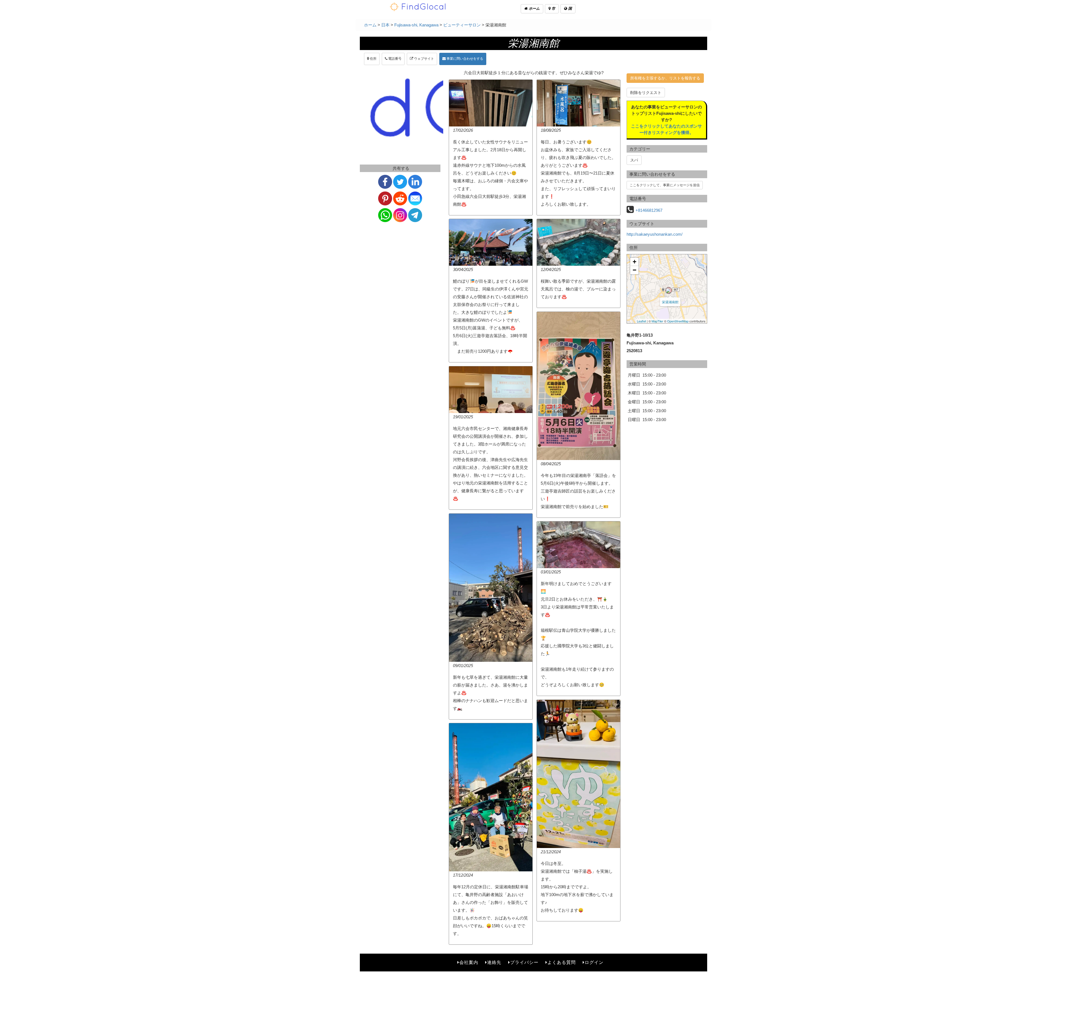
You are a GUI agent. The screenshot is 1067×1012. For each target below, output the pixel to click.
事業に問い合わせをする (464, 59)
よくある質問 (561, 962)
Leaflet (641, 321)
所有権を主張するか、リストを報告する (665, 78)
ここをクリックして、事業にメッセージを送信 (665, 185)
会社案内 (468, 962)
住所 (373, 59)
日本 (385, 25)
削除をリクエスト (645, 92)
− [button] (634, 270)
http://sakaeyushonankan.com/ (654, 234)
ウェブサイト (423, 59)
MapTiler (657, 321)
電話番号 (394, 59)
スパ (634, 160)
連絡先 (494, 962)
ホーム (534, 8)
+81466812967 (648, 210)
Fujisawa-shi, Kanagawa (416, 25)
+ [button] (634, 261)
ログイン (594, 962)
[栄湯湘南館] (668, 290)
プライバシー (524, 962)
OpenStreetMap (678, 321)
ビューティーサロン (462, 25)
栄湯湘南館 (670, 301)
